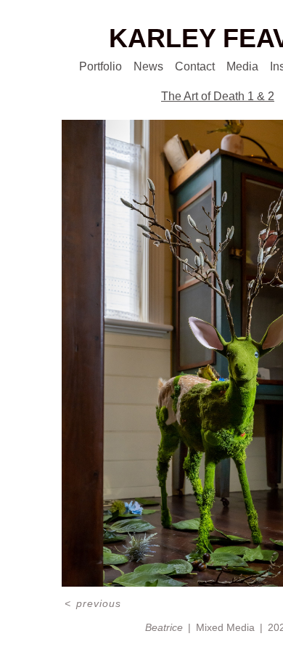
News (137, 67)
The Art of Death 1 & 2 (217, 96)
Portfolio (82, 67)
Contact (190, 67)
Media (246, 67)
